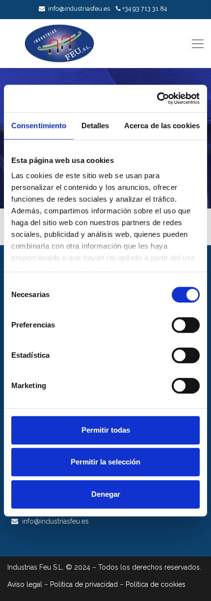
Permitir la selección (105, 462)
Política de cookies (155, 584)
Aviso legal (24, 584)
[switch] (186, 325)
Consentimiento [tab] (38, 125)
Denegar (105, 494)
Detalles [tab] (95, 125)
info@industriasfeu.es (79, 8)
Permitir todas (105, 430)
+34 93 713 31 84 (144, 8)
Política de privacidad (84, 584)
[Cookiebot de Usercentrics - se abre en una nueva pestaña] (157, 98)
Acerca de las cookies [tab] (162, 125)
